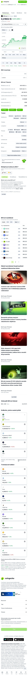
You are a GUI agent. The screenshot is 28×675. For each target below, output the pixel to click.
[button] (11, 116)
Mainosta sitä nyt (22, 459)
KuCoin (16, 184)
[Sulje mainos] (24, 415)
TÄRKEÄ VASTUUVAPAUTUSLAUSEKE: (10, 643)
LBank (21, 188)
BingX (17, 188)
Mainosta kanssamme (7, 162)
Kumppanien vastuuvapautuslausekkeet (9, 219)
